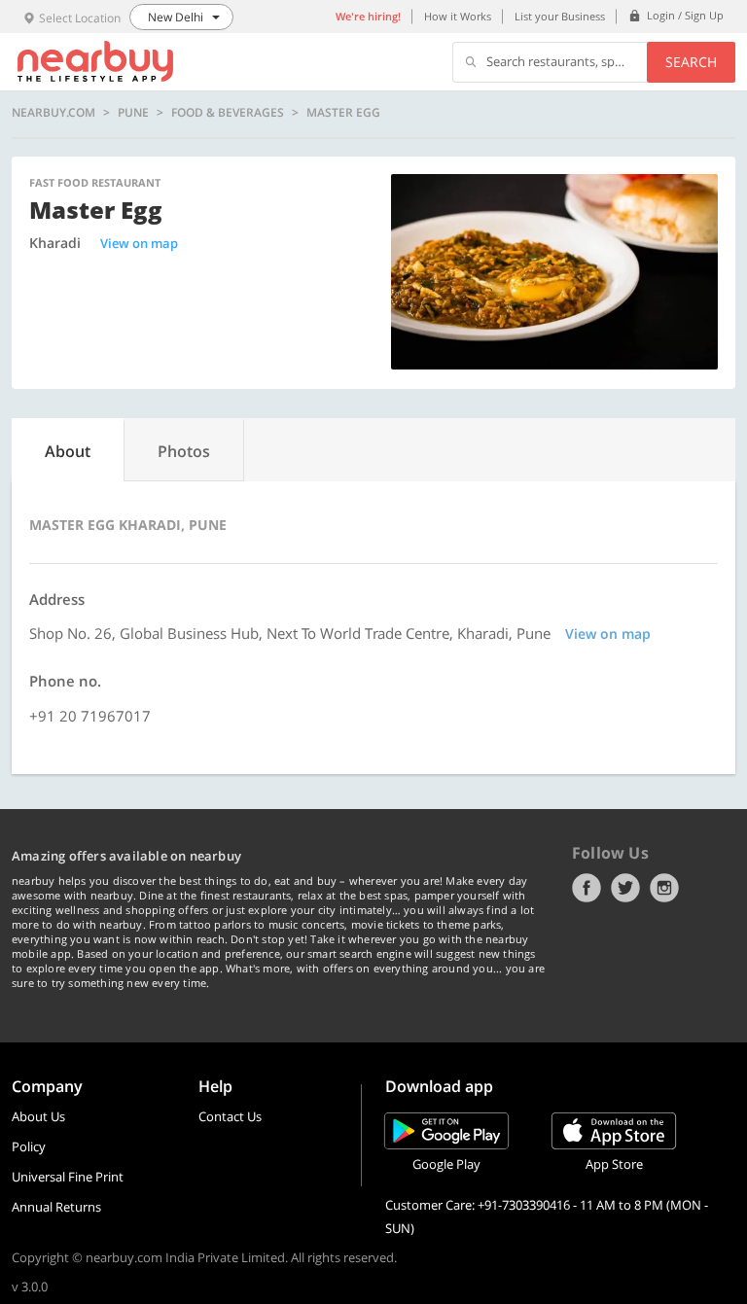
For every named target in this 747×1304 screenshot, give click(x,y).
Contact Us (230, 1116)
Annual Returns (56, 1207)
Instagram (664, 887)
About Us (38, 1116)
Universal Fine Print (68, 1176)
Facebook (586, 887)
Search (691, 62)
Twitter (625, 887)
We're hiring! (368, 16)
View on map (139, 243)
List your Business (560, 16)
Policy (29, 1146)
